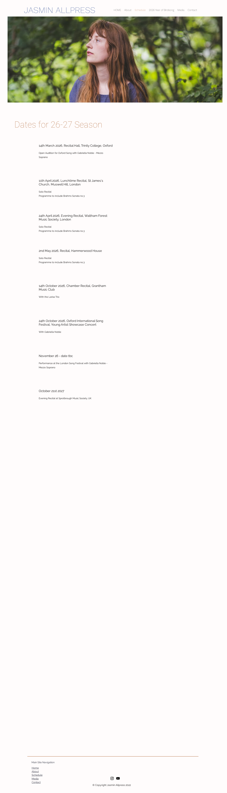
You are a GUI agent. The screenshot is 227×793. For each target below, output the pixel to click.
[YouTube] (118, 778)
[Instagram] (112, 778)
